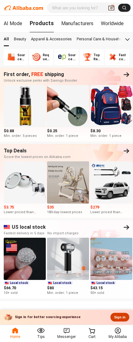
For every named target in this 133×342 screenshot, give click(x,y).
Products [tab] (42, 23)
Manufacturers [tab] (77, 23)
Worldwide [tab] (112, 23)
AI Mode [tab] (13, 23)
